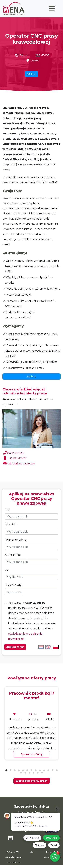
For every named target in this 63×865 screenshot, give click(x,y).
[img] (31, 852)
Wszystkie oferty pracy (32, 780)
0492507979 (15, 453)
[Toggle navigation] (51, 8)
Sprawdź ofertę (31, 754)
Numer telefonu (15, 539)
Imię (7, 509)
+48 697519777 (16, 458)
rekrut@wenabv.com (21, 463)
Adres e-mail (13, 554)
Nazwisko (11, 524)
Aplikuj (31, 73)
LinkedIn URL (13, 585)
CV (7, 569)
